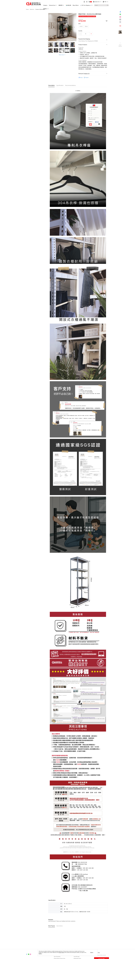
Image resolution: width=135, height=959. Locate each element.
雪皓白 (86, 26)
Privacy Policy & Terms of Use (59, 958)
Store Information (57, 956)
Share (81, 77)
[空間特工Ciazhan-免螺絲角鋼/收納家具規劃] (33, 3)
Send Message (76, 956)
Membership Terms (77, 958)
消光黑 (81, 26)
